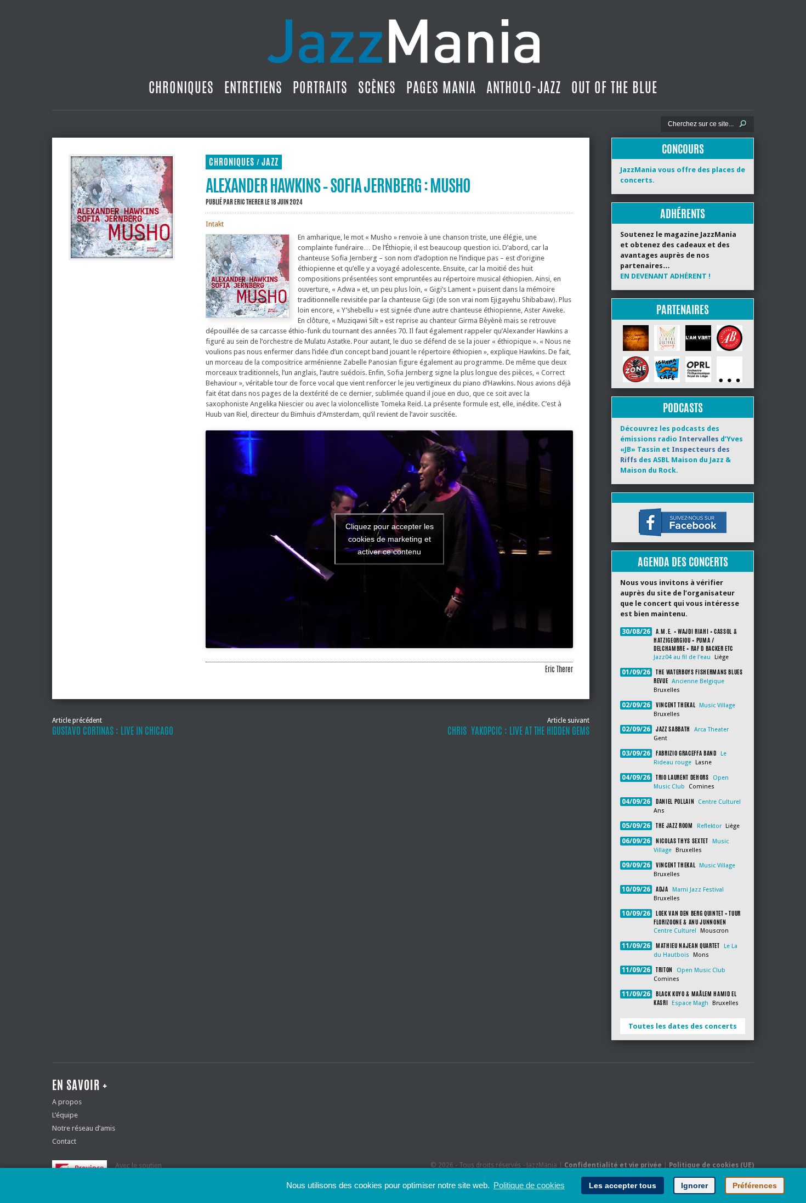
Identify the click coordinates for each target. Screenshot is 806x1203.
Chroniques (181, 87)
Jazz (270, 162)
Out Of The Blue (614, 87)
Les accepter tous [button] (622, 1185)
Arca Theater (711, 729)
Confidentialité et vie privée (613, 1165)
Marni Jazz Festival (698, 889)
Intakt (215, 224)
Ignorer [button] (694, 1185)
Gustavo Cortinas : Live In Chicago (112, 730)
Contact (64, 1141)
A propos (67, 1102)
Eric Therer (249, 202)
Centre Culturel (719, 801)
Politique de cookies (529, 1185)
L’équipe (65, 1115)
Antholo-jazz (523, 87)
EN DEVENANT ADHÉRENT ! (665, 276)
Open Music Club (701, 970)
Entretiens (253, 87)
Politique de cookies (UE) (711, 1165)
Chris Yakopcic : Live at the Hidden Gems (518, 730)
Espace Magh (690, 1003)
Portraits (320, 87)
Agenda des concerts (683, 562)
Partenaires (682, 309)
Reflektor (709, 826)
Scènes (377, 87)
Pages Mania (441, 87)
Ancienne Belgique (698, 681)
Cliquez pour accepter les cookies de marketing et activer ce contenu (389, 539)
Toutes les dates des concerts (682, 1026)
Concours (683, 149)
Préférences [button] (755, 1185)
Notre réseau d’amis (83, 1128)
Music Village (717, 705)
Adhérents (682, 214)
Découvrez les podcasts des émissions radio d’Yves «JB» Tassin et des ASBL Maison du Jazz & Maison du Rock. (681, 449)
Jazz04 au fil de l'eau (682, 657)
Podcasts (683, 408)
